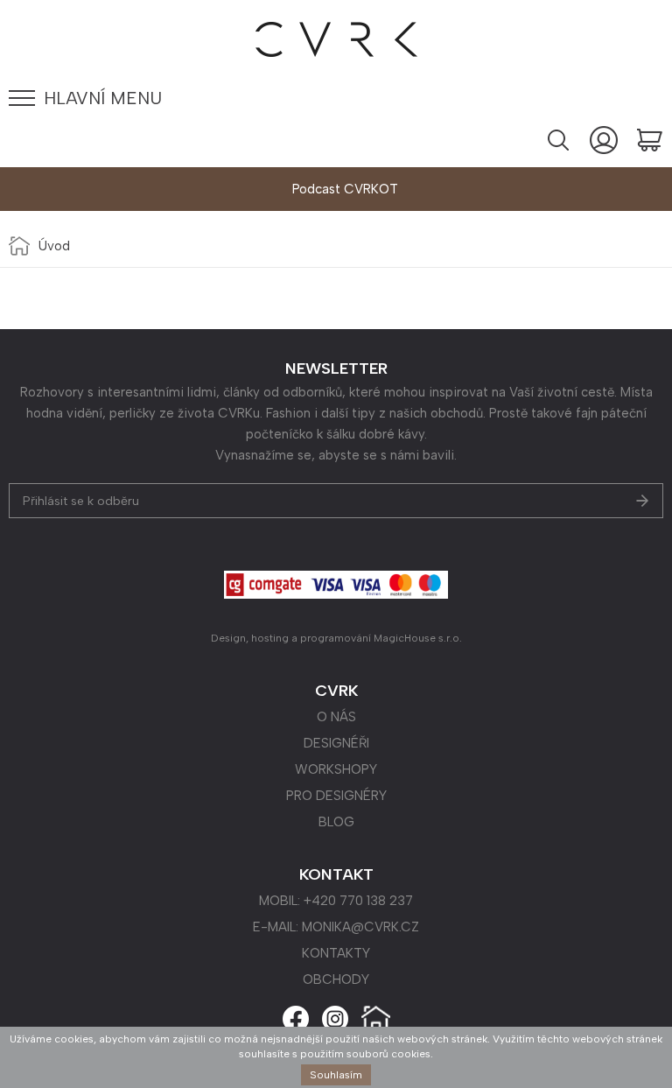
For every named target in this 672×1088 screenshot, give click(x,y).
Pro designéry (336, 796)
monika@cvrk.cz (360, 927)
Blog (336, 822)
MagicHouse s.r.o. (418, 638)
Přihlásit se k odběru (81, 501)
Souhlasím (336, 1075)
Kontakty (336, 953)
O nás (336, 717)
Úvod (54, 246)
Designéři (336, 743)
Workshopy (336, 769)
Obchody (336, 979)
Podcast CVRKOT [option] (345, 189)
